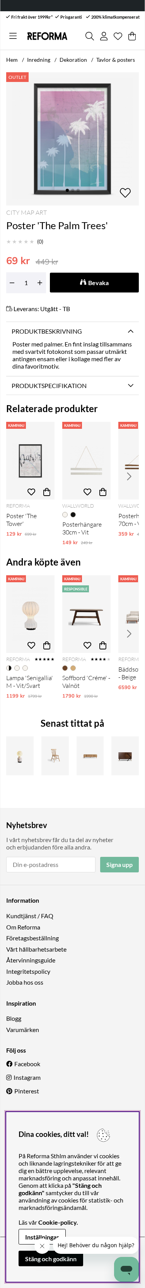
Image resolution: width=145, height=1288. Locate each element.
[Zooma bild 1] (72, 138)
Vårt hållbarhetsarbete (36, 949)
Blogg (13, 1018)
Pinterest (26, 1091)
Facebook (27, 1063)
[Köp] (47, 492)
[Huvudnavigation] (13, 36)
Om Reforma (23, 927)
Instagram (27, 1077)
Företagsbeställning (32, 938)
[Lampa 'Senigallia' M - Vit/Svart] (30, 614)
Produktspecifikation (49, 385)
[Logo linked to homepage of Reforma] (47, 36)
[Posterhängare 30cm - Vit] (86, 461)
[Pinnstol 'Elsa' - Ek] (55, 755)
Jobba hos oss (24, 982)
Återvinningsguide (30, 960)
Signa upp (119, 864)
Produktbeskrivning (47, 331)
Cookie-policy (57, 1222)
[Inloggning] (104, 36)
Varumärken (22, 1029)
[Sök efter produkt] (89, 36)
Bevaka (98, 282)
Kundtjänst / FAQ (29, 915)
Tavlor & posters (115, 59)
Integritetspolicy (28, 971)
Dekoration (73, 59)
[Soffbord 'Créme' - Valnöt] (86, 614)
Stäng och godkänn (51, 1258)
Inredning (38, 59)
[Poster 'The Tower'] (30, 461)
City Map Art (26, 212)
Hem (12, 59)
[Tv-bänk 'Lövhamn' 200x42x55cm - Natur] (90, 755)
